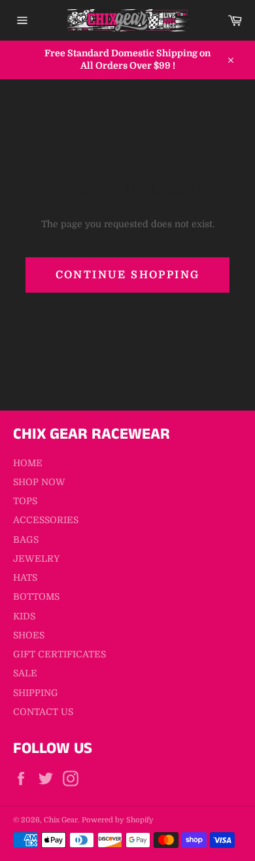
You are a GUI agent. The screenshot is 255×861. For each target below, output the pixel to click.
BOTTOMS (36, 596)
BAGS (26, 539)
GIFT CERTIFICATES (59, 654)
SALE (25, 673)
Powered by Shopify (118, 820)
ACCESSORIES (45, 520)
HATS (25, 577)
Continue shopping (128, 275)
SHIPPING (35, 692)
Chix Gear (61, 820)
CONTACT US (43, 711)
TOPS (25, 501)
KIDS (24, 616)
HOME (27, 463)
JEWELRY (36, 558)
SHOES (28, 635)
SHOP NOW (39, 482)
